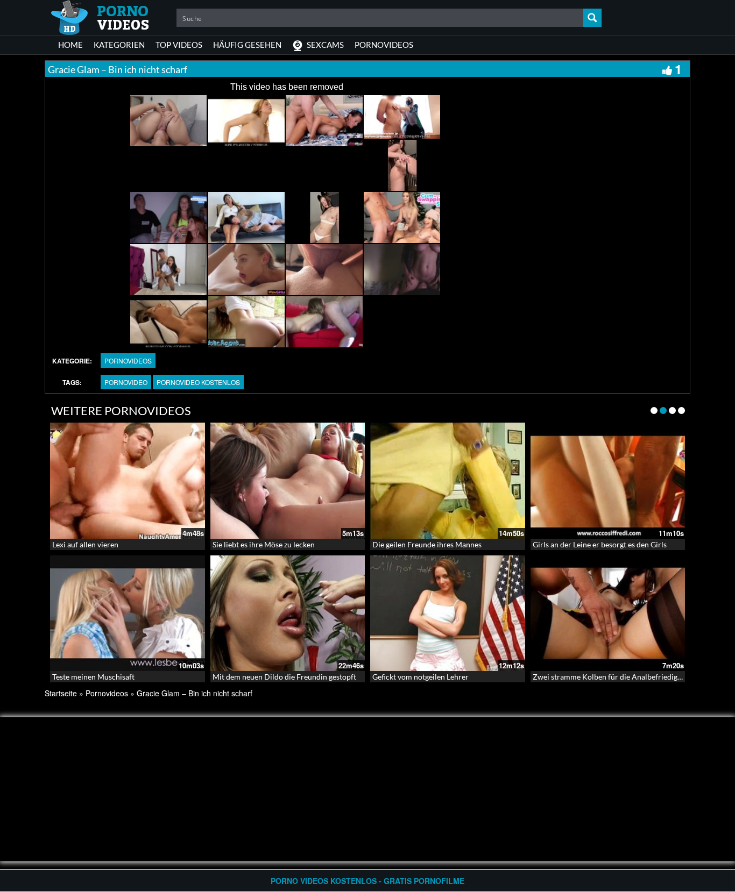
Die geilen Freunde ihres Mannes (427, 544)
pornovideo (125, 382)
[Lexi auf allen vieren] (127, 481)
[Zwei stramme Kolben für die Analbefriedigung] (608, 613)
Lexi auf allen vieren (85, 544)
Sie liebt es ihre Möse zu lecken (264, 544)
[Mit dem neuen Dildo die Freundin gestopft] (287, 613)
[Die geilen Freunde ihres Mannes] (447, 481)
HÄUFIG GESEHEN (247, 44)
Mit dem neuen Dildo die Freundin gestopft (284, 676)
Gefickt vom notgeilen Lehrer (420, 676)
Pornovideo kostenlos (198, 382)
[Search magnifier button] (592, 18)
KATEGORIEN (119, 44)
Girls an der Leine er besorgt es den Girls (600, 544)
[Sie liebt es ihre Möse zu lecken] (287, 481)
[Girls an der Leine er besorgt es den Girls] (608, 481)
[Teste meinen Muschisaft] (127, 613)
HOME (70, 44)
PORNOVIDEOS (384, 44)
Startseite (61, 693)
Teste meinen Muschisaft (93, 676)
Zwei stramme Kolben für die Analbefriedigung (611, 676)
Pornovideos (128, 360)
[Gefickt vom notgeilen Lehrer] (447, 613)
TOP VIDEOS (179, 44)
